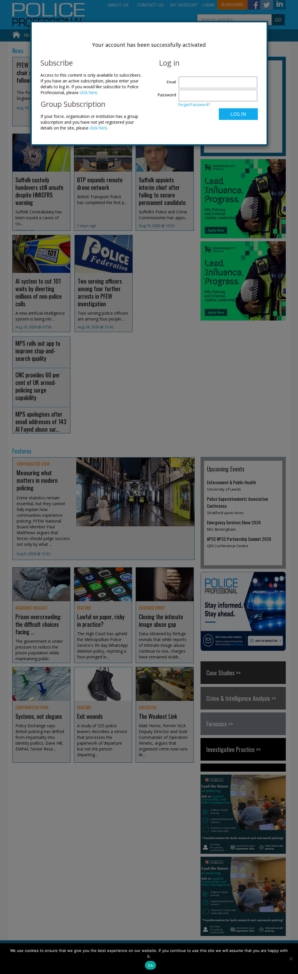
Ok (150, 965)
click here (88, 92)
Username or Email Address (165, 79)
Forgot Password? (194, 104)
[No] (291, 959)
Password (166, 95)
